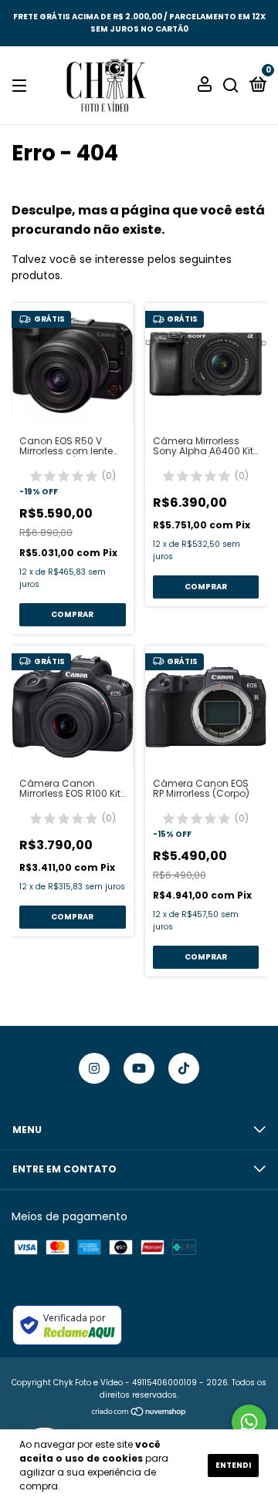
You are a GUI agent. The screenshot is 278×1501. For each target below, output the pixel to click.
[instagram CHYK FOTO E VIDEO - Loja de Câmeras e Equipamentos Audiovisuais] (94, 1068)
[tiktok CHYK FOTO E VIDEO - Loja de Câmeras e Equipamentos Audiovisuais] (183, 1068)
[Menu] (22, 85)
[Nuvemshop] (139, 1413)
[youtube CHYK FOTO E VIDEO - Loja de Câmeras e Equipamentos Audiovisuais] (139, 1068)
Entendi (233, 1465)
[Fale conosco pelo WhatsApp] (249, 1422)
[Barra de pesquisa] (231, 85)
